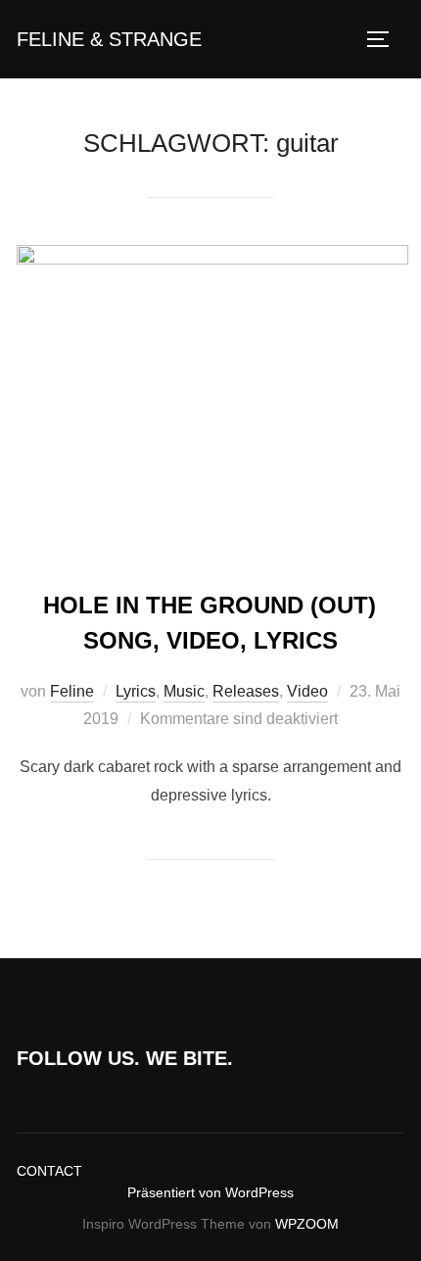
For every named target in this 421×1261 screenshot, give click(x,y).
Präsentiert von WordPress (210, 1192)
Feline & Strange (109, 39)
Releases (245, 691)
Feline (72, 691)
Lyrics (136, 691)
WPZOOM (307, 1224)
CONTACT (49, 1171)
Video (307, 691)
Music (184, 691)
